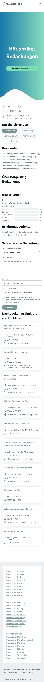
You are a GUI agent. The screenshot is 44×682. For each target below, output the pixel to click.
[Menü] (40, 3)
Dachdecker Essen (14, 611)
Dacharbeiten (9, 131)
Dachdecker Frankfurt (16, 615)
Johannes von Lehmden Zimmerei (19, 509)
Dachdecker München (15, 643)
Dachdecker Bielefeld (15, 580)
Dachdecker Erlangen (15, 608)
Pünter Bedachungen (13, 531)
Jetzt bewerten (9, 307)
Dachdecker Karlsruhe (15, 624)
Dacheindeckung (11, 136)
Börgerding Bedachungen (15, 352)
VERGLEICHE (13, 672)
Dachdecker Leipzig (14, 634)
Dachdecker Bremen (15, 589)
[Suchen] (36, 3)
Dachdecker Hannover (16, 621)
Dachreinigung (29, 136)
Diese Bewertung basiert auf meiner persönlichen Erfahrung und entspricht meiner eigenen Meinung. (23, 299)
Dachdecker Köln (13, 627)
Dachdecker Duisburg (15, 602)
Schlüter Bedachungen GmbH (17, 401)
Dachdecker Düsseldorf (16, 605)
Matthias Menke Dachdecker (16, 423)
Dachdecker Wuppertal (16, 658)
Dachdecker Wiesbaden (16, 655)
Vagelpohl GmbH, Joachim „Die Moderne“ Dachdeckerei (17, 327)
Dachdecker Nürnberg (16, 649)
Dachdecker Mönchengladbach (19, 640)
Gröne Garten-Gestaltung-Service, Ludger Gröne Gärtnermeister (19, 444)
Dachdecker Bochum (15, 583)
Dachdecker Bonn (14, 586)
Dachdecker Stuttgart (15, 652)
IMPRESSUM (36, 669)
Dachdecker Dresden (15, 595)
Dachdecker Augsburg (16, 574)
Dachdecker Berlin (14, 577)
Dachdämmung (26, 131)
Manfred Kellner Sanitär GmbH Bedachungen (17, 377)
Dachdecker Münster (15, 646)
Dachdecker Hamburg (15, 617)
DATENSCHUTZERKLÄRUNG (21, 669)
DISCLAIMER (6, 669)
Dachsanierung (10, 141)
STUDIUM (22, 672)
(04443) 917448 (14, 111)
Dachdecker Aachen (15, 571)
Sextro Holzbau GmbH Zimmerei (18, 468)
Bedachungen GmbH (13, 490)
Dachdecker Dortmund (16, 592)
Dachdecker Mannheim (16, 637)
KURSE (5, 672)
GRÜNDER (31, 672)
